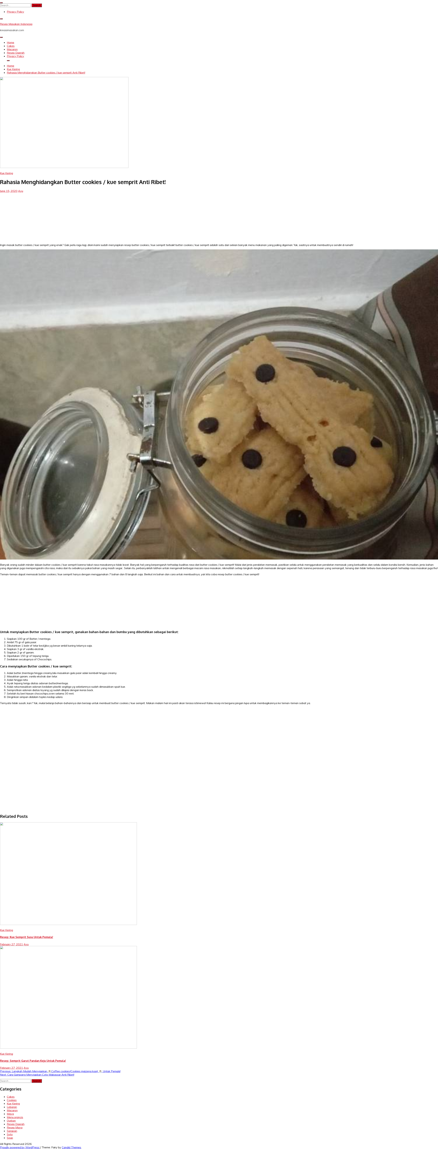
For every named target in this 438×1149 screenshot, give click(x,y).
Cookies (12, 1100)
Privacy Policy (15, 11)
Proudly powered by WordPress (20, 1147)
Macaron (12, 49)
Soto (10, 1134)
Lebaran (12, 1107)
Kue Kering (6, 173)
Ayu (20, 191)
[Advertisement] (219, 217)
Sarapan (12, 1131)
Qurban (11, 1120)
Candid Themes (71, 1147)
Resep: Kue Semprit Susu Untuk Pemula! (26, 937)
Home (10, 42)
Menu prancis (15, 1117)
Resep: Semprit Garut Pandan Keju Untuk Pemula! (33, 1060)
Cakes (11, 46)
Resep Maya (14, 1127)
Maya (10, 1113)
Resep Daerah (15, 52)
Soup (10, 1137)
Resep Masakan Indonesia (16, 24)
